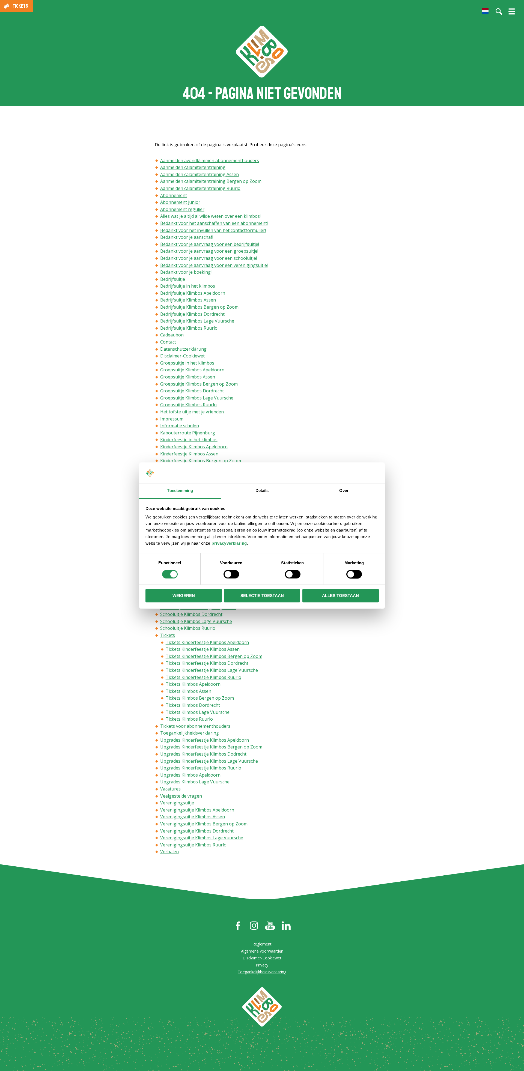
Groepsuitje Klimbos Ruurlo (188, 405)
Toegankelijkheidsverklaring (189, 733)
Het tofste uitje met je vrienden (192, 412)
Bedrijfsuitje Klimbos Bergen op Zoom (199, 307)
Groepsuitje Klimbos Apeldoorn (192, 370)
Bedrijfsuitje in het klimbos (187, 286)
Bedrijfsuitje (172, 279)
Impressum (171, 419)
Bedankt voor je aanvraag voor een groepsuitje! (209, 251)
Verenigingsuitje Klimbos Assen (192, 817)
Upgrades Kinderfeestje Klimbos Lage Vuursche (209, 761)
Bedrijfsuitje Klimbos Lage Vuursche (197, 321)
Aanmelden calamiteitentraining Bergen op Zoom (210, 181)
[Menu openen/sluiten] (511, 13)
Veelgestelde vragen (181, 796)
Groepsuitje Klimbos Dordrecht (192, 391)
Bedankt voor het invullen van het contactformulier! (213, 230)
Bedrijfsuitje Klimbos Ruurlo (189, 328)
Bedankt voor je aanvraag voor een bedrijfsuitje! (209, 244)
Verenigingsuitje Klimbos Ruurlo (193, 845)
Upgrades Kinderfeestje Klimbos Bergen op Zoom (211, 747)
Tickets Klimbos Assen (188, 691)
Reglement (262, 944)
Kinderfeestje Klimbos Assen (189, 454)
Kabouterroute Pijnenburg (187, 433)
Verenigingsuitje (177, 803)
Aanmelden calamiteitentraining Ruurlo (200, 188)
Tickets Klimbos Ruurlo (189, 719)
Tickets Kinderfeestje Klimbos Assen (203, 649)
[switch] (231, 574)
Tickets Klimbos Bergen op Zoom (200, 698)
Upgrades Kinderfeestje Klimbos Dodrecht (203, 754)
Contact (168, 342)
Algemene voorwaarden (262, 951)
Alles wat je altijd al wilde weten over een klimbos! (210, 216)
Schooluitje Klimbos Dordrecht (191, 614)
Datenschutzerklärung (183, 349)
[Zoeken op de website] (499, 11)
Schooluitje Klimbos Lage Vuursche (196, 621)
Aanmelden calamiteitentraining (192, 167)
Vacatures (170, 789)
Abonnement (173, 195)
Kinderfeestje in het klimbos (189, 440)
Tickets (20, 6)
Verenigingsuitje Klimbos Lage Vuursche (201, 838)
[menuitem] (485, 11)
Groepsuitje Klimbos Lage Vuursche (196, 398)
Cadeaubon (172, 335)
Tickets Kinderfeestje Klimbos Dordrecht (207, 663)
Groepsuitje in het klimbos (187, 363)
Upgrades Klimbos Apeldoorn (190, 775)
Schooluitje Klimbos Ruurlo (187, 628)
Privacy (262, 965)
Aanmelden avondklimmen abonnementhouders (209, 160)
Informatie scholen (179, 426)
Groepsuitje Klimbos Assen (187, 377)
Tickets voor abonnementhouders (195, 726)
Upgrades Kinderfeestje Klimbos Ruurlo (200, 768)
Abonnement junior (180, 202)
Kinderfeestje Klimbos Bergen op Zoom (200, 461)
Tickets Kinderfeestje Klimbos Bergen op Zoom (214, 656)
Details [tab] (262, 490)
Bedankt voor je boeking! (186, 272)
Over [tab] (344, 490)
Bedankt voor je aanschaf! (186, 237)
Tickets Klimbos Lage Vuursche (198, 712)
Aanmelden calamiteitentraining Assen (199, 174)
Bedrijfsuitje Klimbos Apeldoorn (192, 293)
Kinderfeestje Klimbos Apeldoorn (194, 447)
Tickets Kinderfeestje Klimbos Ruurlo (203, 677)
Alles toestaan (340, 595)
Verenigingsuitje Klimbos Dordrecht (197, 831)
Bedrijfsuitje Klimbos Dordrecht (192, 314)
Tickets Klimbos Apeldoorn (193, 684)
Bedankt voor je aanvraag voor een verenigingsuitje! (214, 265)
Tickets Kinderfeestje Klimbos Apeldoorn (207, 642)
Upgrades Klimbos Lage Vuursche (195, 782)
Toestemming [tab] (180, 490)
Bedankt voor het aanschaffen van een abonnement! (214, 223)
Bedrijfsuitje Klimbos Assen (188, 300)
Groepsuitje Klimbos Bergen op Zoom (199, 384)
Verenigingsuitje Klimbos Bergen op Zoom (204, 824)
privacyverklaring (229, 543)
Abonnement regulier (182, 209)
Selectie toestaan (262, 595)
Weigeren (183, 595)
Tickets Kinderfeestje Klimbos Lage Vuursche (212, 670)
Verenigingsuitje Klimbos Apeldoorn (197, 810)
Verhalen (169, 852)
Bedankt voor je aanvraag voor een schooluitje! (208, 258)
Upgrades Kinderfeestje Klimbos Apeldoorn (204, 740)
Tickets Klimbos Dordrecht (193, 705)
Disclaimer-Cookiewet (182, 356)
